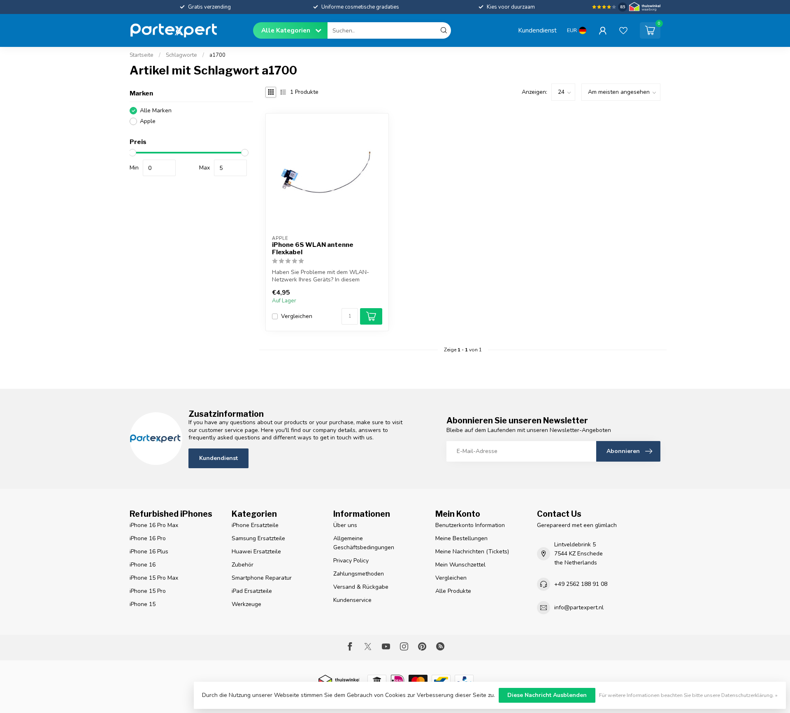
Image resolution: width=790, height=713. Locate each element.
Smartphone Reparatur (262, 578)
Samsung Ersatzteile (258, 538)
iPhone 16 (143, 565)
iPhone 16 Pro (148, 538)
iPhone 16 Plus (149, 551)
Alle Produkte (453, 591)
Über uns (345, 525)
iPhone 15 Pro (148, 591)
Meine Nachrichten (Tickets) (472, 551)
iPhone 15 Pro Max (154, 578)
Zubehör (242, 565)
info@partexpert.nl (579, 607)
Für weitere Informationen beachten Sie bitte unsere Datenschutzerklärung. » (688, 695)
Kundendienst (537, 30)
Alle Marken (156, 110)
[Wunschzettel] (623, 30)
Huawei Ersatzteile (256, 551)
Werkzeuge (246, 604)
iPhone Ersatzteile (255, 525)
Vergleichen (296, 316)
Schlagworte (181, 55)
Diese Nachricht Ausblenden (547, 695)
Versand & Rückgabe (360, 587)
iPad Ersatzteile (252, 591)
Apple (148, 121)
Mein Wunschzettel (460, 565)
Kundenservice (352, 600)
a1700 (217, 55)
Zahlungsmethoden (358, 574)
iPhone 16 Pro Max (154, 525)
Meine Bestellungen (461, 538)
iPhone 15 (143, 604)
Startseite (141, 55)
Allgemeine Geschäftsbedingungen (363, 542)
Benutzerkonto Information (470, 525)
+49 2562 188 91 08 (580, 584)
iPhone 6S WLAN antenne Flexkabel (312, 248)
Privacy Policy (351, 560)
